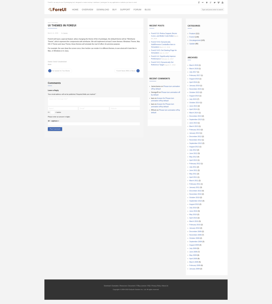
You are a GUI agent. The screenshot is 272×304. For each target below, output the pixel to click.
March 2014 (193, 113)
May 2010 (193, 214)
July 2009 (193, 248)
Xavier (65, 33)
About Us (165, 285)
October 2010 (194, 197)
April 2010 (193, 218)
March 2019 (193, 65)
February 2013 (194, 130)
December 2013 (195, 116)
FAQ (148, 285)
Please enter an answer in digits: (59, 117)
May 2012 (193, 157)
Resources (123, 285)
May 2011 (193, 174)
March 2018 (193, 68)
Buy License (142, 285)
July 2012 (193, 150)
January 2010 (194, 228)
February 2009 (194, 265)
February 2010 (194, 225)
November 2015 (195, 89)
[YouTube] (222, 2)
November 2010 (195, 194)
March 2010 (193, 221)
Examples (115, 285)
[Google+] (210, 2)
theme (49, 64)
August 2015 (194, 96)
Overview (87, 9)
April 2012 (193, 160)
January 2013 (194, 133)
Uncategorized (62, 61)
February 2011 (194, 184)
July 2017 (193, 72)
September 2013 (195, 119)
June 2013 (193, 123)
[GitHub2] (206, 2)
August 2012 (194, 147)
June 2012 (193, 153)
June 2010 (193, 211)
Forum (137, 9)
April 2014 (193, 109)
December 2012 (195, 136)
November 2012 (195, 140)
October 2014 (194, 102)
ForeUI (55, 61)
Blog (148, 9)
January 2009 (194, 269)
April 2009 (193, 258)
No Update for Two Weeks (61, 71)
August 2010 (194, 204)
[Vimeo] (218, 2)
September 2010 (195, 201)
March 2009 (193, 262)
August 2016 (194, 79)
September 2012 (195, 143)
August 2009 (194, 245)
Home (75, 9)
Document (131, 285)
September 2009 (195, 241)
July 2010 (193, 208)
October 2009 (194, 238)
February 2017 (194, 75)
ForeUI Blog (54, 22)
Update (192, 44)
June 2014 (193, 106)
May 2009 (193, 255)
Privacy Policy (156, 285)
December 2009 (195, 231)
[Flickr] (203, 2)
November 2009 (195, 235)
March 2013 (193, 126)
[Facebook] (199, 2)
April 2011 (193, 177)
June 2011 (193, 170)
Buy (114, 9)
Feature (50, 61)
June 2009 (193, 252)
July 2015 (193, 99)
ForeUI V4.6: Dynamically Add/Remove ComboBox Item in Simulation (163, 44)
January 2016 (194, 85)
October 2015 (194, 92)
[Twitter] (214, 2)
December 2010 (195, 191)
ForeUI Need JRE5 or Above (126, 71)
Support (125, 9)
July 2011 (193, 167)
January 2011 (194, 187)
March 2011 (193, 180)
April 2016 (193, 82)
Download (103, 9)
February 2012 (194, 163)
